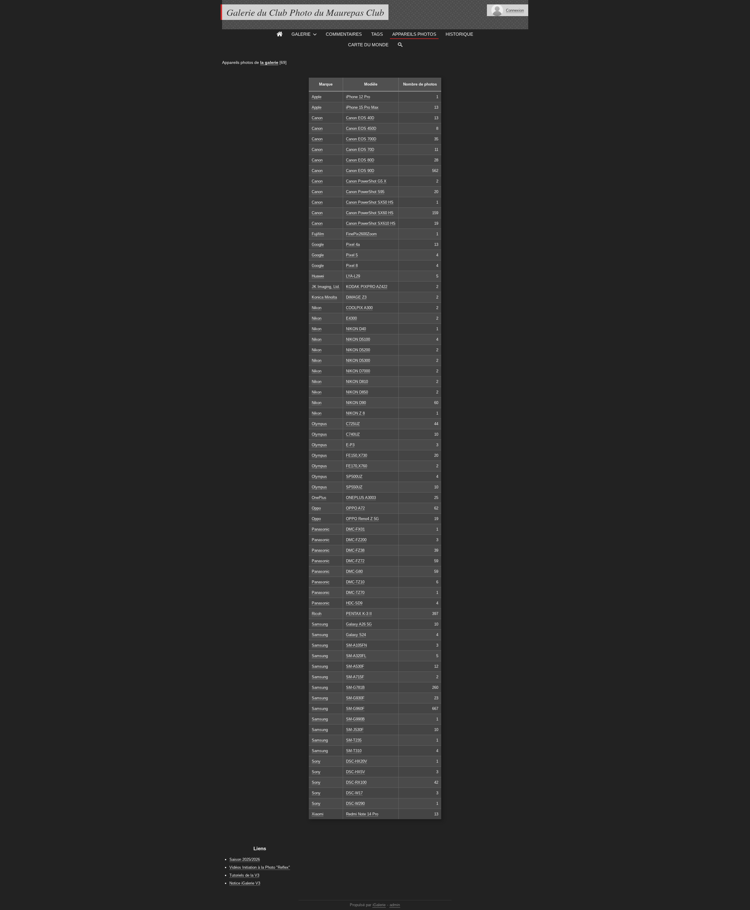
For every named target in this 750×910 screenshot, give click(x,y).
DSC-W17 (354, 793)
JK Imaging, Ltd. (326, 286)
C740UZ (353, 434)
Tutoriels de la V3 (244, 875)
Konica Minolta (324, 297)
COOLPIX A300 (359, 308)
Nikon (316, 308)
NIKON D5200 (358, 350)
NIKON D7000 (358, 371)
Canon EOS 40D (360, 118)
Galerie (301, 34)
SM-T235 (354, 740)
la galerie (269, 62)
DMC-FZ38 (355, 550)
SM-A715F (355, 677)
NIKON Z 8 (355, 413)
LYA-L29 (353, 276)
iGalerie (379, 905)
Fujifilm (318, 234)
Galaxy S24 (356, 635)
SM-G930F (355, 698)
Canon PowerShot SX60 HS (369, 213)
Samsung (320, 624)
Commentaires (344, 34)
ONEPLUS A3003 (361, 497)
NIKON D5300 (358, 360)
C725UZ (353, 424)
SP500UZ (354, 476)
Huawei (318, 276)
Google (318, 244)
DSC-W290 (355, 803)
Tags (377, 34)
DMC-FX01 (355, 529)
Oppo (316, 508)
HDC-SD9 (354, 603)
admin (395, 905)
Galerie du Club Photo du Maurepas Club (305, 12)
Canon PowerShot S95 (365, 192)
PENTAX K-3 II (359, 613)
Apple (316, 97)
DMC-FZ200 (356, 540)
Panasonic (321, 529)
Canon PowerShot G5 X (366, 181)
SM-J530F (355, 729)
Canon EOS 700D (361, 139)
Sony (316, 761)
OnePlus (319, 497)
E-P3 (350, 445)
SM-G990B (355, 719)
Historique (459, 34)
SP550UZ (354, 487)
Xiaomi (317, 814)
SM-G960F (355, 708)
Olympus (319, 424)
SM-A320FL (356, 656)
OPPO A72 (355, 508)
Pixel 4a (353, 244)
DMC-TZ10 (355, 582)
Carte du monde (368, 44)
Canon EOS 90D (360, 170)
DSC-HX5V (355, 772)
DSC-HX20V (356, 761)
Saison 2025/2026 (244, 859)
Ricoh (316, 613)
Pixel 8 (352, 265)
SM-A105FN (356, 645)
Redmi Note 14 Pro (362, 814)
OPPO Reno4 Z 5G (362, 519)
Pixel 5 (352, 255)
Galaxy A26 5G (359, 624)
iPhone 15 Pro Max (362, 107)
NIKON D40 (356, 329)
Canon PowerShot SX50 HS (369, 202)
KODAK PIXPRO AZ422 (366, 286)
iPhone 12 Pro (358, 97)
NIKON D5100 (358, 339)
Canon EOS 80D (360, 160)
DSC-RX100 (356, 782)
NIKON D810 (357, 381)
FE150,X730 (356, 455)
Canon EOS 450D (361, 128)
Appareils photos (414, 34)
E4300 (351, 318)
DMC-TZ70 (355, 592)
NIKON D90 (356, 403)
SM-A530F (355, 666)
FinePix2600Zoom (361, 234)
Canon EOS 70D (360, 149)
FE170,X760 (356, 466)
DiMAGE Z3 (356, 297)
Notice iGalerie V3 (244, 883)
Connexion (515, 10)
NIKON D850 (357, 392)
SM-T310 (354, 751)
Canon (317, 118)
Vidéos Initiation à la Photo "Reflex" (259, 867)
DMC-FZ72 (355, 561)
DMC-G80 (354, 571)
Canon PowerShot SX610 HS (371, 223)
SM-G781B (355, 687)
